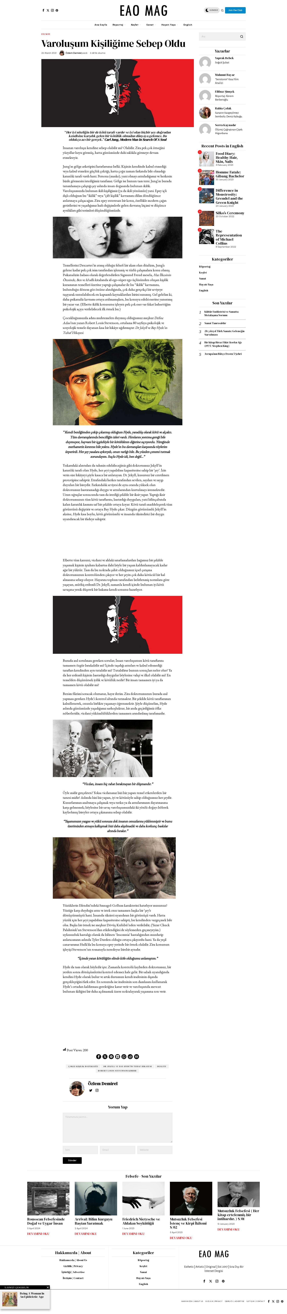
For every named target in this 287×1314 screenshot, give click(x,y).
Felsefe (45, 34)
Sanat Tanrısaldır (215, 323)
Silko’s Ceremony (230, 213)
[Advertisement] (117, 539)
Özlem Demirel (73, 53)
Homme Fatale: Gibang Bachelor (230, 174)
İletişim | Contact (73, 1278)
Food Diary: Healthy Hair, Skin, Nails (227, 157)
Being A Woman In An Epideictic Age (32, 1295)
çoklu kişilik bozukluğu (83, 1066)
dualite (161, 1066)
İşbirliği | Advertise (73, 1272)
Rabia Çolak (223, 108)
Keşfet (203, 272)
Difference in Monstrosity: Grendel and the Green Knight (229, 196)
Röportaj (204, 266)
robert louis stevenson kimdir (117, 1070)
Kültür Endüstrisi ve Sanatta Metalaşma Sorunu (221, 313)
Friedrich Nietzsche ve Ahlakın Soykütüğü (141, 1221)
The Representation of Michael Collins (229, 237)
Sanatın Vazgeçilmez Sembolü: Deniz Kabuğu (228, 114)
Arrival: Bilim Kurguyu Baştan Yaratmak (93, 1221)
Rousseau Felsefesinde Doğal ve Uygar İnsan (46, 1221)
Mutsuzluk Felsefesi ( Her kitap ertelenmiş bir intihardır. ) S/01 (238, 1215)
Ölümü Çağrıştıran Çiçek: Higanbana (229, 131)
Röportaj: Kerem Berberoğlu (224, 98)
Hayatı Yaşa (206, 284)
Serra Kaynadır (225, 125)
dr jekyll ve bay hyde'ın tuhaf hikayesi (127, 1066)
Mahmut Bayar (225, 75)
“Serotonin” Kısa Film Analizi (227, 81)
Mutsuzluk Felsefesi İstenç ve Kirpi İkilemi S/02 (188, 1223)
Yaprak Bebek (224, 58)
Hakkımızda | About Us (73, 1260)
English (203, 290)
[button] (242, 36)
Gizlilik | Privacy (73, 1266)
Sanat (202, 278)
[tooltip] (43, 10)
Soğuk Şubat (222, 62)
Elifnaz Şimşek (224, 91)
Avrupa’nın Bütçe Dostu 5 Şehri (223, 354)
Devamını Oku (38, 1233)
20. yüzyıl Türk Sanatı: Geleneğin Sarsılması (224, 332)
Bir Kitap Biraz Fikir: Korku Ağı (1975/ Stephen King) (223, 344)
